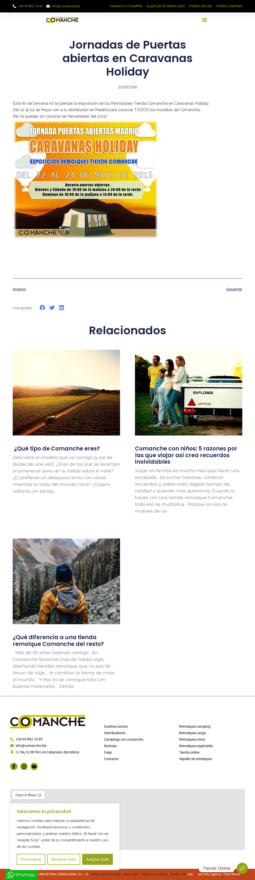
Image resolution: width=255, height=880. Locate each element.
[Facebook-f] (13, 766)
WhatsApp (25, 874)
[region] (65, 836)
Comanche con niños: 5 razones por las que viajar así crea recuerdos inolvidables (186, 455)
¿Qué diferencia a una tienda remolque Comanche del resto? (58, 640)
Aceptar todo (97, 859)
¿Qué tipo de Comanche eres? (56, 448)
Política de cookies (154, 874)
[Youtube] (34, 766)
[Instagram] (24, 766)
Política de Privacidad (105, 874)
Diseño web (178, 874)
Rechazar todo (63, 859)
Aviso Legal (131, 874)
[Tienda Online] (242, 868)
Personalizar (31, 859)
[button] (204, 20)
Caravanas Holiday (191, 103)
